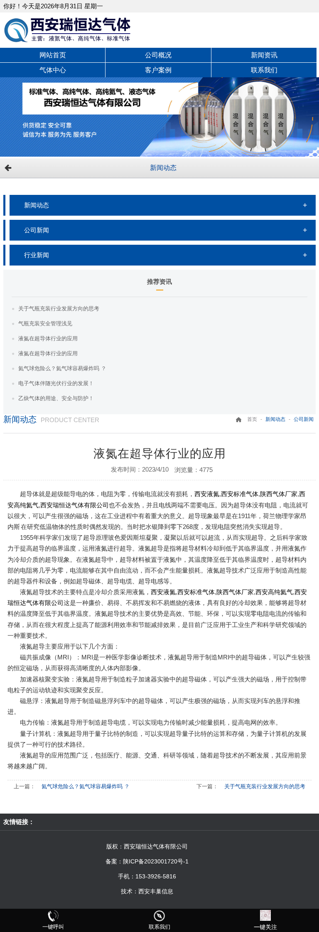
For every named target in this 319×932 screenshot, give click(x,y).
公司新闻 (36, 230)
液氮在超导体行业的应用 (48, 338)
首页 (252, 419)
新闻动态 (163, 167)
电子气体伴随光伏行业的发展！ (56, 383)
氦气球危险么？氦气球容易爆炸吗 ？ (62, 368)
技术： (129, 891)
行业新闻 (36, 254)
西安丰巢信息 (155, 891)
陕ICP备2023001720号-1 (156, 861)
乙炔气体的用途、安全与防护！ (56, 398)
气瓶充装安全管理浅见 (45, 323)
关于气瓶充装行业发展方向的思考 (58, 308)
